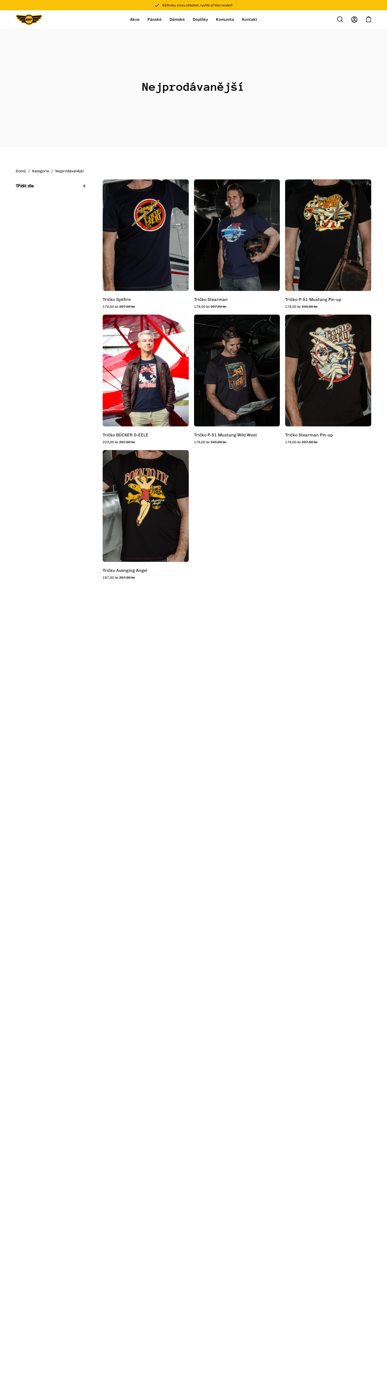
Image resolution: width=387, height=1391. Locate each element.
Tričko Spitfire (117, 299)
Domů (21, 171)
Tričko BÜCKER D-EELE (125, 434)
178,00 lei (119, 307)
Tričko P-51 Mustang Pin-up (313, 299)
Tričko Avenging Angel (125, 570)
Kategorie (40, 171)
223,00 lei (119, 442)
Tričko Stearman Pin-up (309, 434)
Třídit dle (25, 185)
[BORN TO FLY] (29, 19)
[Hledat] (340, 19)
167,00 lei (119, 577)
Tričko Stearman (211, 299)
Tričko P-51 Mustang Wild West (225, 434)
